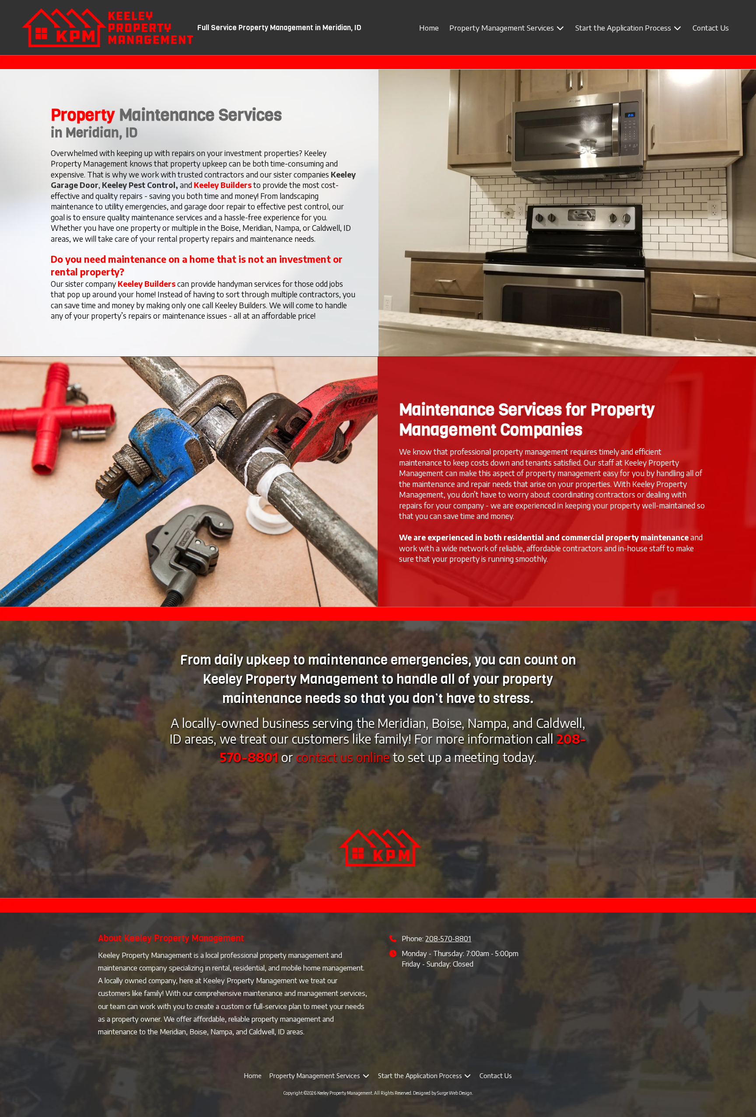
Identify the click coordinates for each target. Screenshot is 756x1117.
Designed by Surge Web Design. (443, 1093)
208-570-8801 (448, 938)
